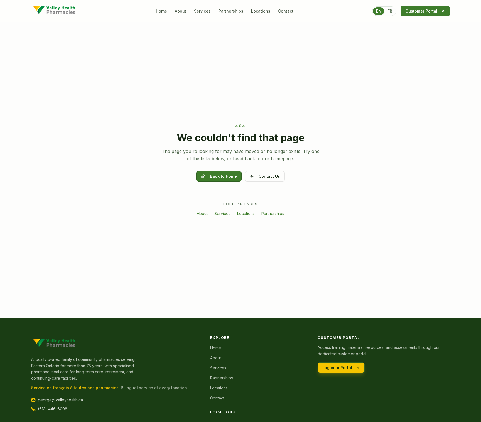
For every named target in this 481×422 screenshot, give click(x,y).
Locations (260, 11)
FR (389, 11)
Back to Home (223, 176)
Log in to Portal (337, 367)
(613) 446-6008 (52, 408)
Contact (285, 11)
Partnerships (231, 11)
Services (202, 11)
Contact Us (269, 176)
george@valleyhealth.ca (60, 400)
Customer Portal (421, 11)
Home (161, 11)
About (180, 11)
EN (378, 11)
